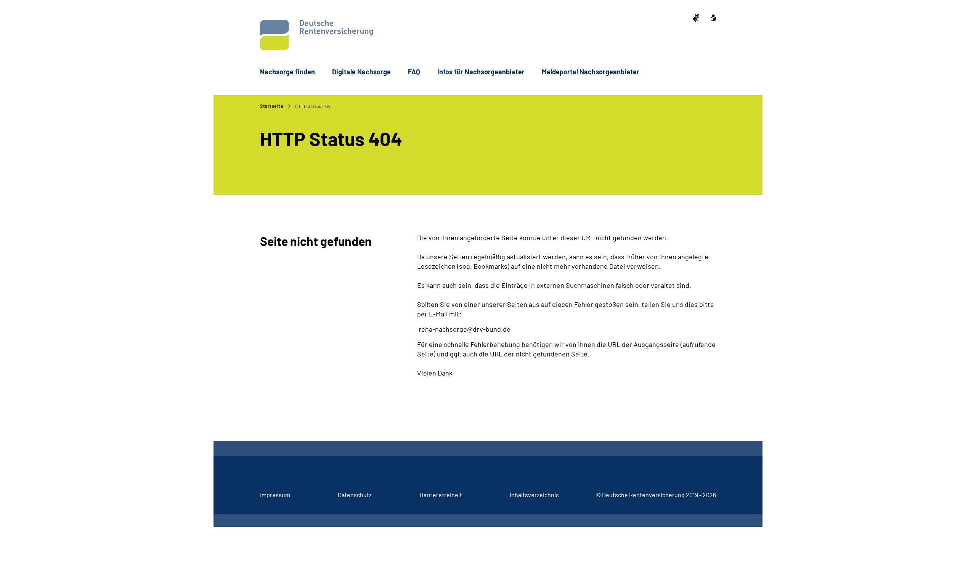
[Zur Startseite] (316, 35)
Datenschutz (355, 494)
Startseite (271, 106)
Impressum (275, 494)
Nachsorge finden (287, 71)
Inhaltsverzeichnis (534, 494)
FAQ (414, 71)
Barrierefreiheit (441, 494)
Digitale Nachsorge (361, 71)
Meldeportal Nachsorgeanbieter (590, 71)
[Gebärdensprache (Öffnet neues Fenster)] (696, 18)
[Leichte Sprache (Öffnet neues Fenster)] (713, 18)
